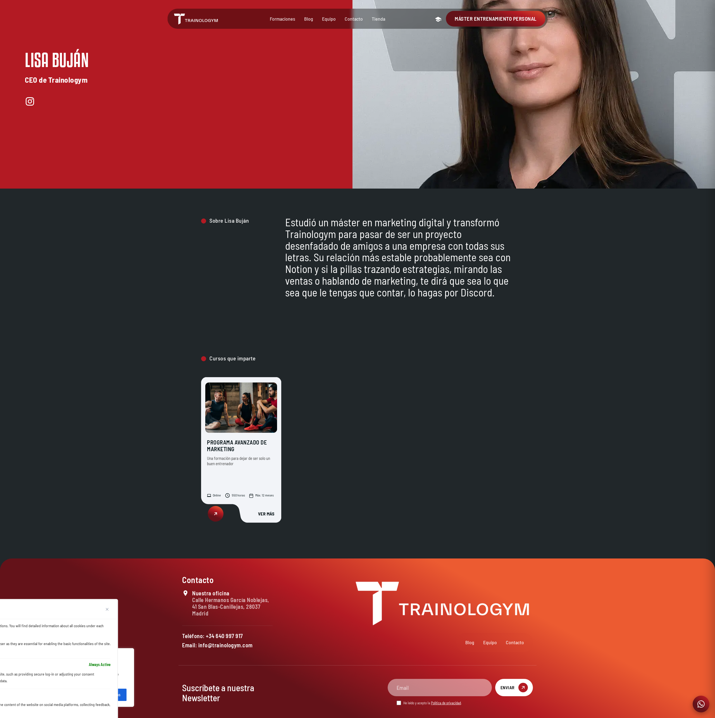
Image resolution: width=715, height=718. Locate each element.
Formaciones (282, 18)
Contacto (354, 18)
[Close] (107, 609)
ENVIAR (507, 687)
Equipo (329, 18)
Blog (308, 18)
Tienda (378, 18)
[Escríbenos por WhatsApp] (701, 704)
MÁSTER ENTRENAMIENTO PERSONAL (496, 18)
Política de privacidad (446, 703)
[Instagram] (30, 101)
